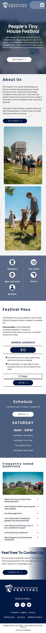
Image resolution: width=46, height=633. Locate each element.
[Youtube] (29, 605)
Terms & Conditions (23, 630)
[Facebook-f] (17, 605)
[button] (42, 5)
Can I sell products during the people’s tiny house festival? (17, 519)
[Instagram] (23, 605)
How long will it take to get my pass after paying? (19, 507)
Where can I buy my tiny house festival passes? (17, 500)
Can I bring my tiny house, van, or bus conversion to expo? (18, 527)
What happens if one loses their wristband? (18, 539)
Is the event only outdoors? (16, 533)
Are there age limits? (13, 513)
